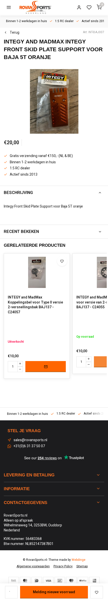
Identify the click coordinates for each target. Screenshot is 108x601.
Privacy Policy (63, 566)
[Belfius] (83, 580)
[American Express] (94, 580)
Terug (14, 32)
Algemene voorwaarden (33, 566)
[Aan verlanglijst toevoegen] (62, 261)
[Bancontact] (60, 580)
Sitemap (82, 566)
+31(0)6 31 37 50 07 (29, 446)
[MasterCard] (25, 580)
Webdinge (78, 560)
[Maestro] (71, 580)
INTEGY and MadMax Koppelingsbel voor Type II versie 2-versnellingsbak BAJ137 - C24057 (35, 305)
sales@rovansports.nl (30, 440)
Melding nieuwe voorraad (54, 592)
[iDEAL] (36, 580)
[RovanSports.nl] (35, 7)
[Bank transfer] (13, 580)
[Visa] (48, 580)
